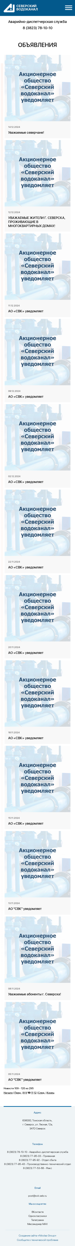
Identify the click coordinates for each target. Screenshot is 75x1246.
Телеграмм (37, 1220)
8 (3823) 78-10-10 (37, 28)
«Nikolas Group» (47, 1236)
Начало (8, 1093)
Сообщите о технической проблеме (37, 1240)
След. (41, 1093)
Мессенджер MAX (37, 1224)
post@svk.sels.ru (37, 1196)
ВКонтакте (38, 1212)
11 (32, 1093)
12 (35, 1093)
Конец (50, 1093)
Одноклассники (37, 1216)
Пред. (17, 1093)
